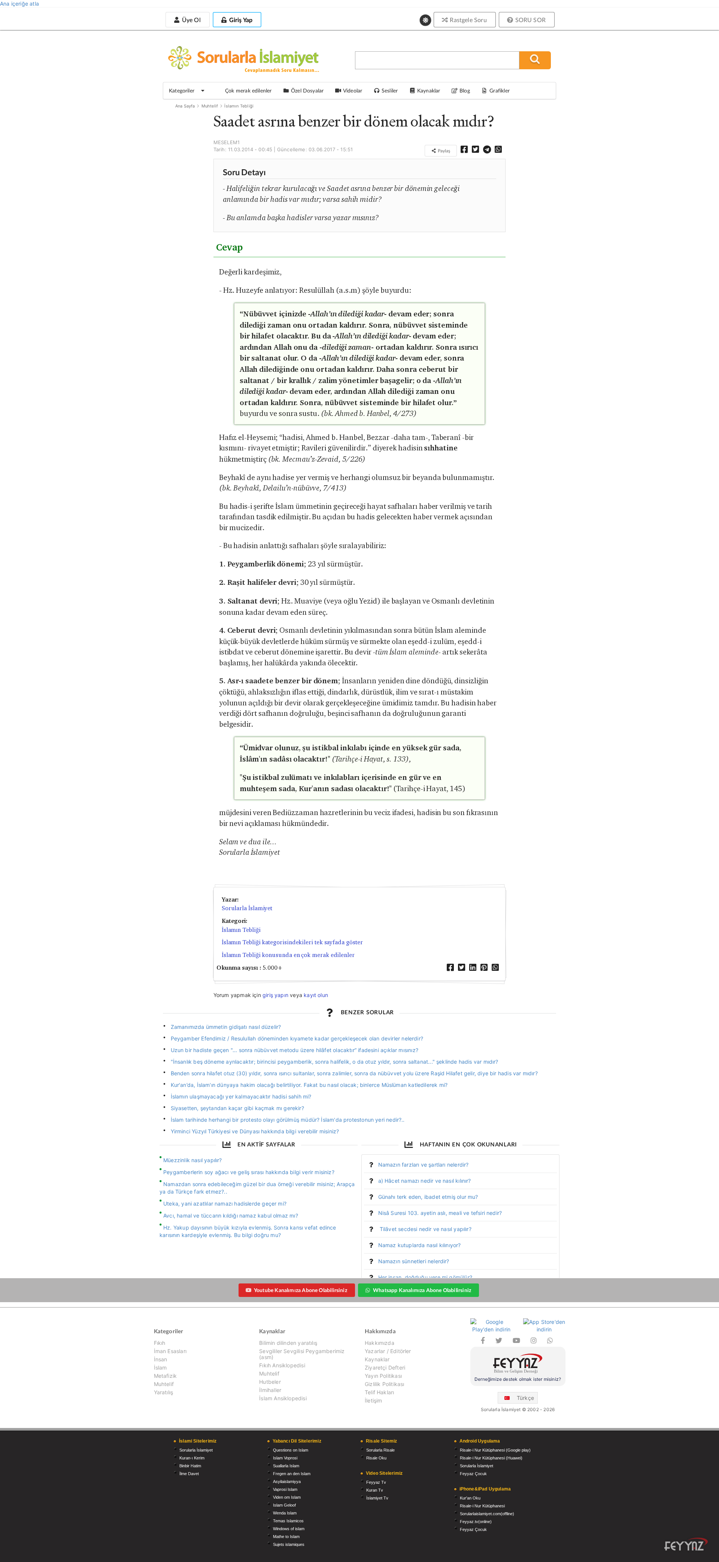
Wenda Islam (285, 1513)
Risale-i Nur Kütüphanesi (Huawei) (491, 1458)
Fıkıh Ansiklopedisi (282, 1365)
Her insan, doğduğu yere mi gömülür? (425, 1277)
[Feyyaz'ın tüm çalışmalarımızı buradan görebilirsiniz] (686, 1544)
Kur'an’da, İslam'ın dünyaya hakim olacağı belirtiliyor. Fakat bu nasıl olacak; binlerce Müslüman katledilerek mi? (309, 1085)
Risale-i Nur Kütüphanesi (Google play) (495, 1450)
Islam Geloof (284, 1505)
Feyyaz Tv (376, 1482)
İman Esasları (170, 1351)
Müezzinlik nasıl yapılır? (192, 1160)
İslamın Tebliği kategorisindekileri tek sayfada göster (292, 942)
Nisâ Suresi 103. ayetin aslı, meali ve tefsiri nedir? (440, 1213)
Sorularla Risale (380, 1450)
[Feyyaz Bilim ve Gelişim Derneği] (517, 1364)
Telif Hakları (379, 1392)
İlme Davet (189, 1473)
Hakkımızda (379, 1343)
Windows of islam (288, 1528)
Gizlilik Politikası (384, 1384)
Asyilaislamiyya (287, 1481)
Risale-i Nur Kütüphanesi (482, 1506)
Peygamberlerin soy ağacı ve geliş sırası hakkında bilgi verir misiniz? (248, 1172)
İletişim (373, 1400)
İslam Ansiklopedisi (282, 1398)
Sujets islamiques (288, 1544)
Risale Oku (376, 1458)
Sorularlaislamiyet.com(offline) (487, 1513)
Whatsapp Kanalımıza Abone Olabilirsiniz (422, 1290)
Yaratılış (163, 1392)
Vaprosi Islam (285, 1489)
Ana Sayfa (185, 106)
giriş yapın (275, 995)
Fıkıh (160, 1343)
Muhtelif (209, 106)
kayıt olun (316, 995)
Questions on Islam (290, 1450)
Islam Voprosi (285, 1458)
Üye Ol (190, 19)
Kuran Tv (374, 1490)
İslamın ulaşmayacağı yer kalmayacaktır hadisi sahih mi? (241, 1096)
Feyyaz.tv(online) (476, 1521)
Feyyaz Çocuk (473, 1473)
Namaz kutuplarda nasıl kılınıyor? (419, 1245)
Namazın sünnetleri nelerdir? (413, 1261)
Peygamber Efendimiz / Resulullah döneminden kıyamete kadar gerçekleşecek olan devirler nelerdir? (297, 1038)
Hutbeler (269, 1382)
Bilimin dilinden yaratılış (288, 1343)
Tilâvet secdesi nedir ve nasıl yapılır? (424, 1229)
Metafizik (165, 1376)
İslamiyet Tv (377, 1498)
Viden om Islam (287, 1497)
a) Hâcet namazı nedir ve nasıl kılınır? (424, 1180)
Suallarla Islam (286, 1466)
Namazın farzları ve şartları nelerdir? (423, 1164)
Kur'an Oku (470, 1498)
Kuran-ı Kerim (191, 1458)
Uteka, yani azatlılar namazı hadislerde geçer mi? (224, 1203)
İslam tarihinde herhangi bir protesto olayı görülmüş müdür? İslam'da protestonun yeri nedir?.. (288, 1119)
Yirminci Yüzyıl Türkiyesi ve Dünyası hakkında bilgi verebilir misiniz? (255, 1131)
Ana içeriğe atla (19, 3)
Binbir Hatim (190, 1466)
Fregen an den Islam (291, 1473)
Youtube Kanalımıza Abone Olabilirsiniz (300, 1290)
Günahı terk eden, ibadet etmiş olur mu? (428, 1197)
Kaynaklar (377, 1359)
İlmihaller (270, 1390)
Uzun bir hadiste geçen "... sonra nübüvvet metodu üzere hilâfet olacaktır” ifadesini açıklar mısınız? (294, 1050)
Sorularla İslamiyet (247, 908)
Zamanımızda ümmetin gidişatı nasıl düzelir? (226, 1027)
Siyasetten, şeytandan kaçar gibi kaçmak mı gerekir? (237, 1108)
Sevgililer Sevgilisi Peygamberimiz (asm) (302, 1354)
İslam (160, 1367)
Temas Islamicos (288, 1521)
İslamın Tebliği (239, 106)
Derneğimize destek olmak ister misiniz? (517, 1379)
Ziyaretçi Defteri (385, 1367)
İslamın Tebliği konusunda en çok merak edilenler (288, 954)
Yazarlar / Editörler (388, 1351)
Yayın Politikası (383, 1376)
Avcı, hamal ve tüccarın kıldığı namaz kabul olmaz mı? (230, 1215)
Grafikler (499, 90)
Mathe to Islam (286, 1536)
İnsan (160, 1359)
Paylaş (443, 151)
